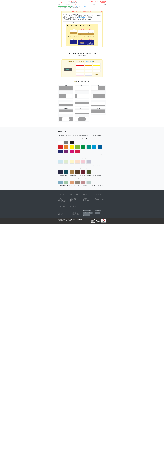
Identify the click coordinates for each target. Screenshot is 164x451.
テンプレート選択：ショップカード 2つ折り (79, 6)
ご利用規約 (73, 219)
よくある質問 (75, 212)
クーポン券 (72, 200)
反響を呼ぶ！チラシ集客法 (99, 199)
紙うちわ (72, 205)
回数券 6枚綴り (73, 198)
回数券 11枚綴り (74, 199)
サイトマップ (71, 220)
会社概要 (60, 219)
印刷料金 (84, 199)
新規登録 (103, 1)
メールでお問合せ (76, 213)
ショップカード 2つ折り (63, 201)
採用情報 (66, 220)
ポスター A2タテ (62, 198)
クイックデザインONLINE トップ (66, 6)
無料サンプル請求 (76, 214)
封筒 (71, 201)
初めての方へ (86, 194)
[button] (86, 4)
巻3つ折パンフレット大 (62, 206)
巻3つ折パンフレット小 (62, 205)
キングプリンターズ (87, 210)
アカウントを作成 (76, 16)
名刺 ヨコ (60, 199)
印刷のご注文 (85, 198)
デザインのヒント (98, 194)
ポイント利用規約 (79, 219)
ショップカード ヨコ (62, 200)
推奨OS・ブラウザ (86, 200)
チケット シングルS (74, 194)
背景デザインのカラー (89, 61)
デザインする (62, 96)
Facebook (97, 212)
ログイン (97, 1)
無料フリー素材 (97, 198)
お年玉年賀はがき (74, 206)
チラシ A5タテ (61, 194)
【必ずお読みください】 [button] (82, 11)
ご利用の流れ (85, 16)
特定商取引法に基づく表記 (67, 219)
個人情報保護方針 (61, 220)
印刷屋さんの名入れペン (88, 212)
